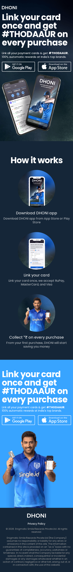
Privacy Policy (36, 524)
